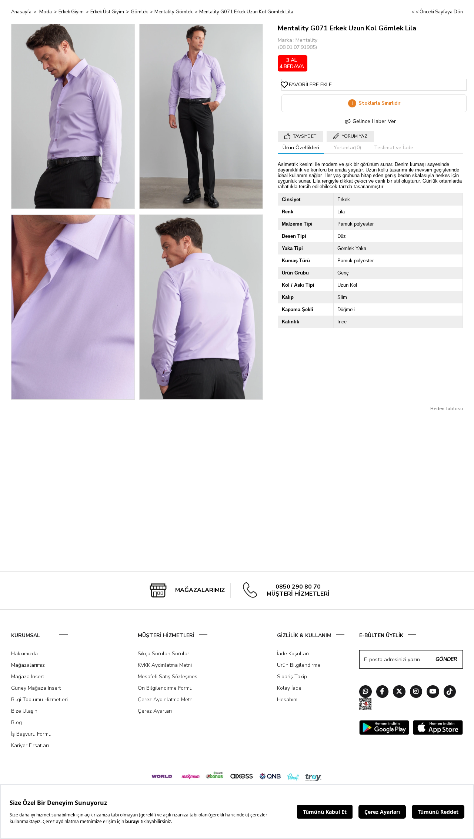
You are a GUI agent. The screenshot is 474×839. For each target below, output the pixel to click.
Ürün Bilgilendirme (298, 665)
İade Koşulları (293, 653)
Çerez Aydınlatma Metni (166, 699)
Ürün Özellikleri (301, 147)
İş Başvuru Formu (31, 734)
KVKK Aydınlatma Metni (165, 665)
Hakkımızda (24, 653)
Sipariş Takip (292, 676)
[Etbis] (365, 705)
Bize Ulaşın (24, 711)
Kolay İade (289, 688)
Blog (16, 722)
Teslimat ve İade (393, 147)
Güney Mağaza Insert (36, 688)
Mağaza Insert (27, 676)
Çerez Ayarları (155, 711)
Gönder (446, 659)
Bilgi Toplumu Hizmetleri (39, 699)
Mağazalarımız (28, 665)
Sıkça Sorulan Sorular (163, 653)
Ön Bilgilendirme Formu (165, 688)
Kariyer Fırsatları (30, 745)
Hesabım (287, 699)
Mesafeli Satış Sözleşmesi (168, 676)
